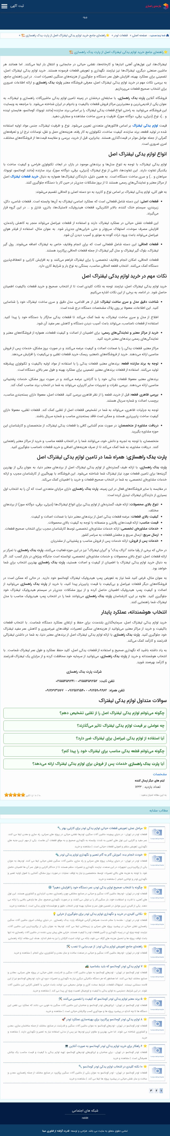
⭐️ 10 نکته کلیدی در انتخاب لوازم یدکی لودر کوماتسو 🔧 (112, 1066)
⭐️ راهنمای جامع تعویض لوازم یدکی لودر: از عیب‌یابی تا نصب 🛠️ (106, 946)
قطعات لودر (121, 35)
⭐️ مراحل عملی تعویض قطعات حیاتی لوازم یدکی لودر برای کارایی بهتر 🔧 (102, 828)
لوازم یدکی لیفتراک (145, 125)
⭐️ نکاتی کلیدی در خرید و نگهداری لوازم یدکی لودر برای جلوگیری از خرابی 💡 (99, 914)
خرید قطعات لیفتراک (24, 176)
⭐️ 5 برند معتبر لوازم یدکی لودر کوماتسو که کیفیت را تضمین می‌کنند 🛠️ (102, 999)
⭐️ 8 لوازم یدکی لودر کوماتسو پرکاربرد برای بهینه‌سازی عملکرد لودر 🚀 (104, 1019)
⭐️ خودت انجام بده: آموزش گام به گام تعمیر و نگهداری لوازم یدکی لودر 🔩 (101, 854)
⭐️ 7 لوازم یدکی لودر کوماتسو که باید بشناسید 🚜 (116, 966)
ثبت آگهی (17, 5)
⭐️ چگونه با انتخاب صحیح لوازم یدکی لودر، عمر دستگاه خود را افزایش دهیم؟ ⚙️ (97, 887)
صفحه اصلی (139, 35)
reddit (85, 1118)
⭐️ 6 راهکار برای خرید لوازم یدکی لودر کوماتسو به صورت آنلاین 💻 (106, 1046)
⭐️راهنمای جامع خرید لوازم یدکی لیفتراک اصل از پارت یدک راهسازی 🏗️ (64, 35)
